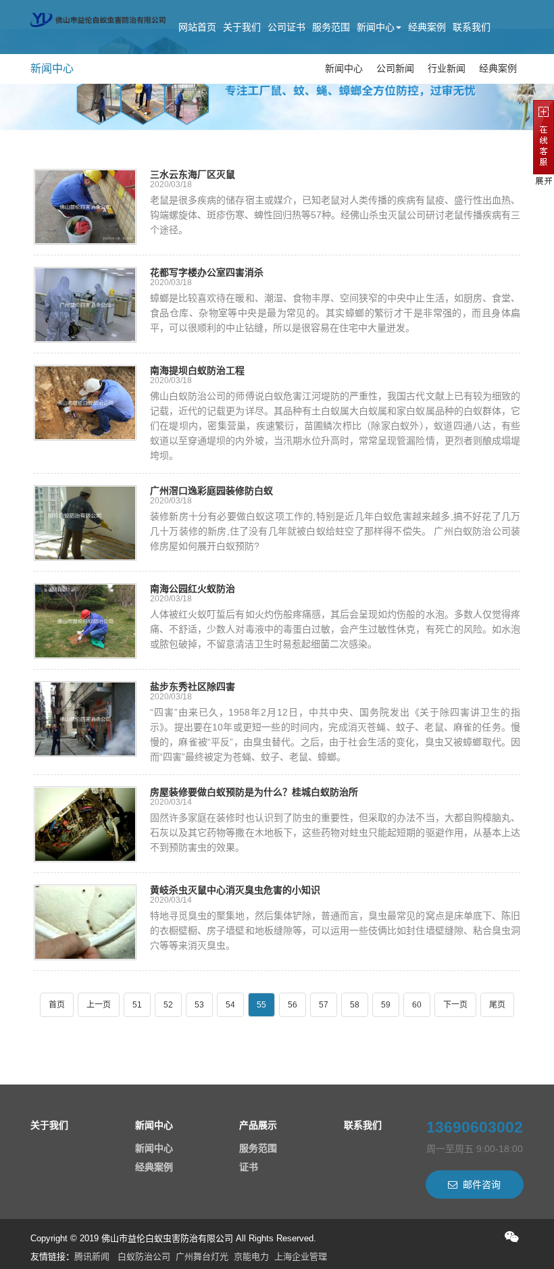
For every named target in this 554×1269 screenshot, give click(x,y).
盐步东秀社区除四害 (192, 686)
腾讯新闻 (91, 1256)
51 (137, 1005)
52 (168, 1005)
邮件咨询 (482, 1184)
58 (354, 1005)
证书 (248, 1167)
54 (230, 1005)
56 (292, 1005)
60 (417, 1005)
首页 (57, 1005)
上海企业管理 (300, 1256)
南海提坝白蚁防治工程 (197, 370)
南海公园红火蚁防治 (192, 588)
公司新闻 (395, 68)
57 (323, 1005)
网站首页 (197, 27)
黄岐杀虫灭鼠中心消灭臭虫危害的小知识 (235, 890)
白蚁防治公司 (144, 1256)
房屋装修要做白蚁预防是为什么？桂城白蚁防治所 (254, 792)
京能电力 (251, 1256)
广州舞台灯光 (202, 1256)
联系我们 (471, 27)
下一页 (455, 1005)
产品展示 (258, 1125)
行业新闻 (446, 68)
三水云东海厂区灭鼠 (192, 174)
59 (386, 1005)
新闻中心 (376, 27)
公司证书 (286, 27)
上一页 (98, 1005)
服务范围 (331, 27)
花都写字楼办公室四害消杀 (206, 272)
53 (199, 1005)
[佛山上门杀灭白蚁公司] (98, 17)
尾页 (497, 1005)
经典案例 (427, 27)
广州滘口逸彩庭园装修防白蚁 (211, 490)
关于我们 (242, 27)
